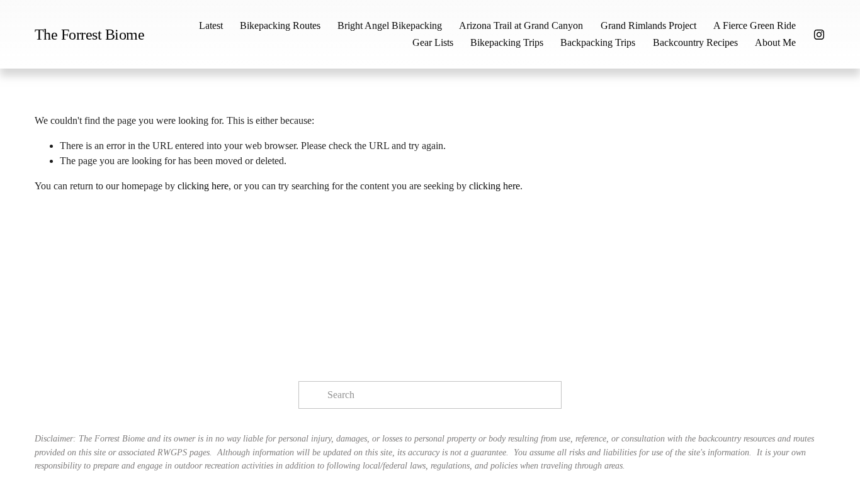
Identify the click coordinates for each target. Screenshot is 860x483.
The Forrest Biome (90, 34)
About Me (775, 42)
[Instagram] (819, 34)
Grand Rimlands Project (648, 25)
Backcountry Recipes (695, 42)
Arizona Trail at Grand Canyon (521, 25)
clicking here (203, 185)
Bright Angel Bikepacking (389, 25)
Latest (211, 25)
